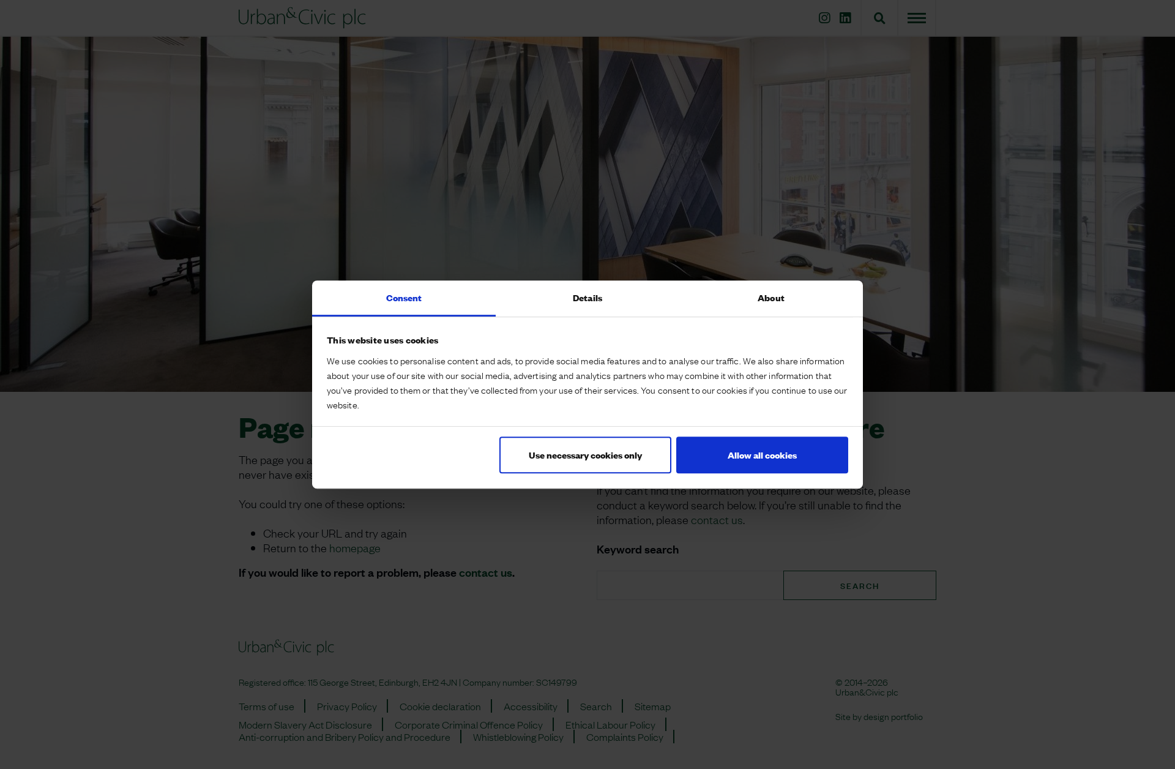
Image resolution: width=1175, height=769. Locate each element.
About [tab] (771, 297)
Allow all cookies (762, 454)
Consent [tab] (404, 297)
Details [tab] (587, 297)
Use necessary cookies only (585, 454)
